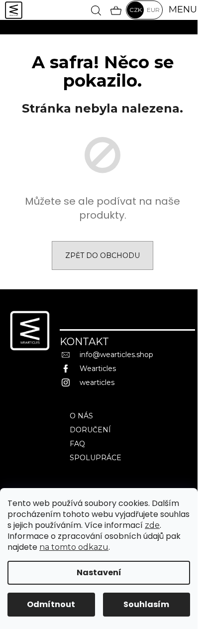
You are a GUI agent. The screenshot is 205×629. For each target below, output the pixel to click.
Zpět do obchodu (102, 255)
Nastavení (99, 572)
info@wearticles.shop (116, 354)
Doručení (90, 429)
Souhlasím (146, 604)
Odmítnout (51, 604)
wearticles (97, 382)
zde (152, 525)
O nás (81, 415)
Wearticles (98, 368)
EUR (153, 9)
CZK (135, 9)
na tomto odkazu (73, 547)
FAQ (77, 443)
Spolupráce (95, 457)
